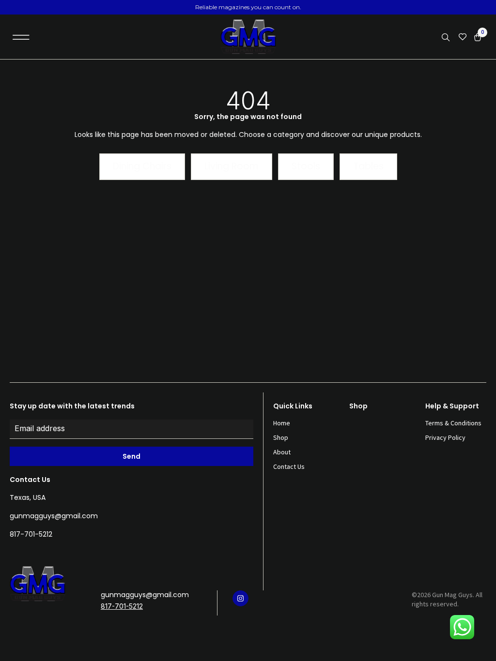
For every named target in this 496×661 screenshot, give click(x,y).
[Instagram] (240, 598)
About (282, 452)
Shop (280, 437)
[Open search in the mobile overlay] (446, 37)
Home (281, 423)
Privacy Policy (445, 437)
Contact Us (289, 466)
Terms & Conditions (453, 423)
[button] (21, 37)
